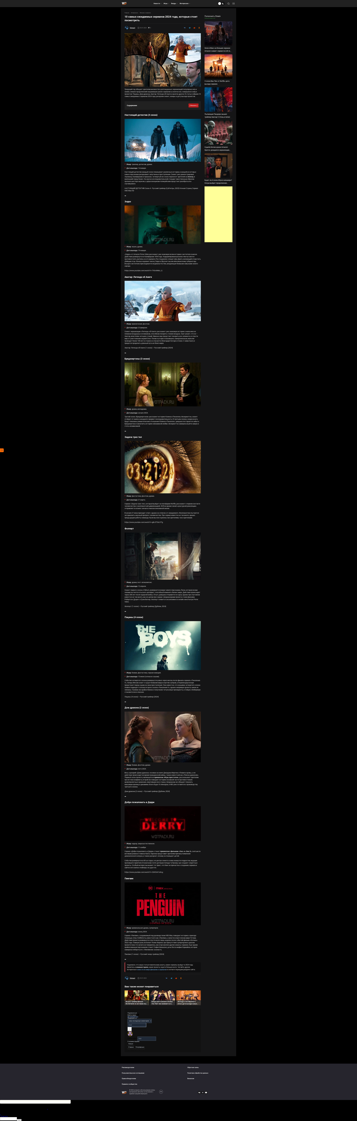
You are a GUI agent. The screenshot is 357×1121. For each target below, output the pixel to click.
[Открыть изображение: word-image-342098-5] (163, 556)
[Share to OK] (199, 27)
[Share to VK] (184, 27)
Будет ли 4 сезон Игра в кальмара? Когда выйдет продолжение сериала (218, 183)
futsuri (132, 28)
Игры (165, 3)
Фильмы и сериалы (145, 12)
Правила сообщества (129, 1084)
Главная (127, 12)
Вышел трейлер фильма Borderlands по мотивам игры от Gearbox (136, 1003)
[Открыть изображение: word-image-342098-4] (163, 467)
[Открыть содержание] (233, 3)
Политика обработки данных (197, 1073)
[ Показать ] (193, 105)
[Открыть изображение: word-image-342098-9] (163, 384)
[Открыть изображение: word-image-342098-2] (163, 140)
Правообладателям (129, 1078)
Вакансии (190, 1078)
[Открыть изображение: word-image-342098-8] (163, 737)
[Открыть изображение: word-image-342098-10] (163, 224)
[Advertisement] (218, 214)
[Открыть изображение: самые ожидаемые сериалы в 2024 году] (163, 60)
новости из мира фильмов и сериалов (151, 970)
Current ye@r (132, 1038)
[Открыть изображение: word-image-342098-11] (163, 301)
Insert (19, 1120)
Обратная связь (193, 1067)
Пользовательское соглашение (133, 1073)
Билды (173, 3)
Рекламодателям (128, 1067)
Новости (157, 3)
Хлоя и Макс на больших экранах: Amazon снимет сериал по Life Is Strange (217, 51)
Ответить (4, 1116)
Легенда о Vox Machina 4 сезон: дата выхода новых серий (187, 1003)
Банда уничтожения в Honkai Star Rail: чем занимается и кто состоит (162, 1003)
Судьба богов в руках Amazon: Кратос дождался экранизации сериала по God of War (217, 150)
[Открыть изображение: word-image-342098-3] (163, 823)
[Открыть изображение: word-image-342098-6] (163, 903)
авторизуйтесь (133, 1016)
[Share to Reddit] (194, 27)
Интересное (184, 3)
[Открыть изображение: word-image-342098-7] (163, 645)
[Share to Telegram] (189, 27)
